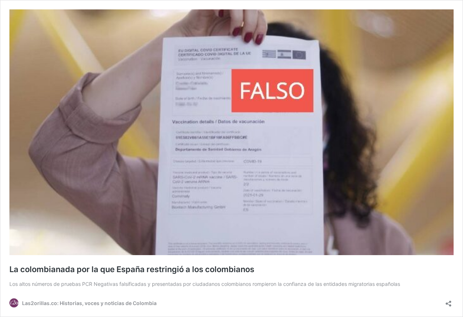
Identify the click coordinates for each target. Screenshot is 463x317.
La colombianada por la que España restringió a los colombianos (131, 269)
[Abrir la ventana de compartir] (448, 301)
